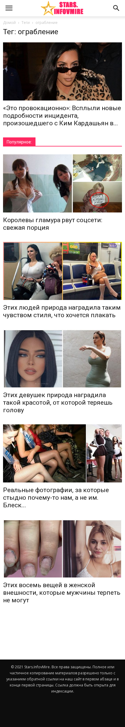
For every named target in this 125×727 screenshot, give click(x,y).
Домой (9, 22)
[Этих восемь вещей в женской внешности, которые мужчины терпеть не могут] (62, 548)
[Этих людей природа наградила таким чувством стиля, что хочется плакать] (62, 271)
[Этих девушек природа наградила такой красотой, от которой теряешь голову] (62, 358)
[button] (116, 8)
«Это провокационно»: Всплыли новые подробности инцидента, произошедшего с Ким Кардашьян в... (62, 115)
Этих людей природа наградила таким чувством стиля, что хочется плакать (62, 311)
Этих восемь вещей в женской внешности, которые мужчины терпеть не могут (61, 592)
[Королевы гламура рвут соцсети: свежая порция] (62, 183)
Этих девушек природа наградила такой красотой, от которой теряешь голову (58, 402)
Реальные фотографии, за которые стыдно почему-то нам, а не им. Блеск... (56, 497)
